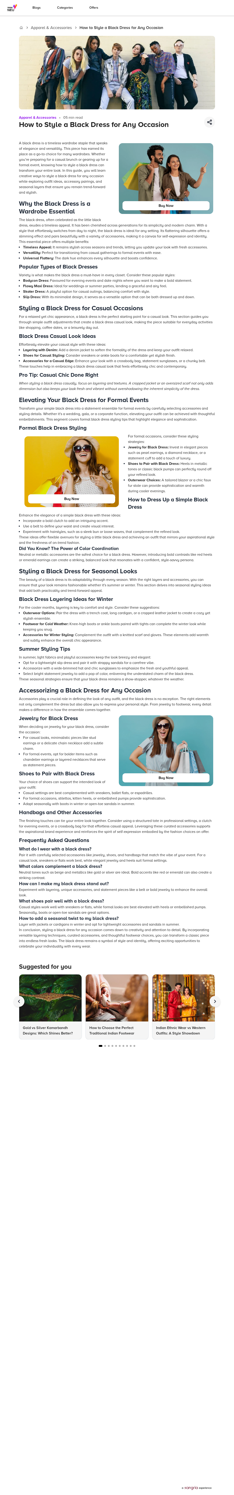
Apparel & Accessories (51, 27)
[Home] (21, 27)
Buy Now (166, 205)
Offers (93, 8)
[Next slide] (215, 1001)
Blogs (36, 8)
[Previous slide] (18, 1001)
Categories (65, 8)
